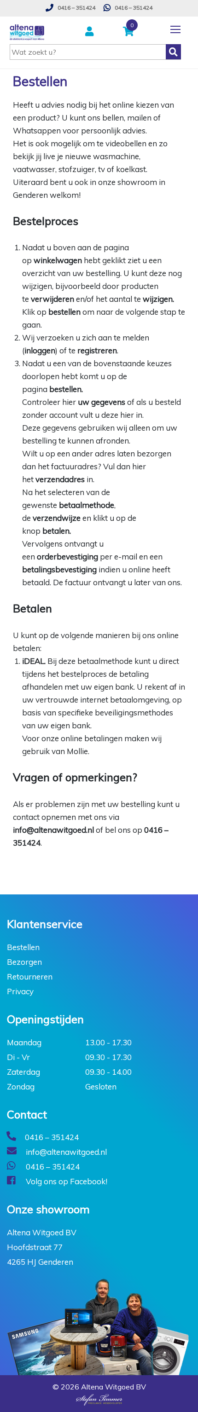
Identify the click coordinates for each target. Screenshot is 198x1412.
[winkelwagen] (130, 32)
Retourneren (29, 976)
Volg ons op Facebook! (65, 1181)
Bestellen (23, 947)
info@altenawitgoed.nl (53, 830)
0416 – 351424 (75, 7)
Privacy (20, 991)
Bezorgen (24, 962)
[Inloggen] (90, 32)
